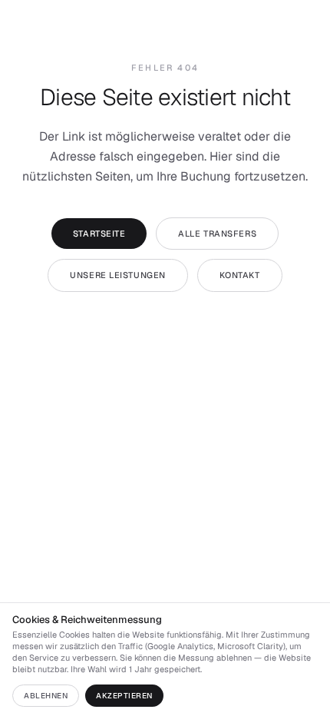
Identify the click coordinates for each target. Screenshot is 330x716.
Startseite (99, 233)
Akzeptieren (124, 696)
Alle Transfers (217, 233)
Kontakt (239, 275)
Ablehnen (46, 696)
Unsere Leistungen (117, 275)
